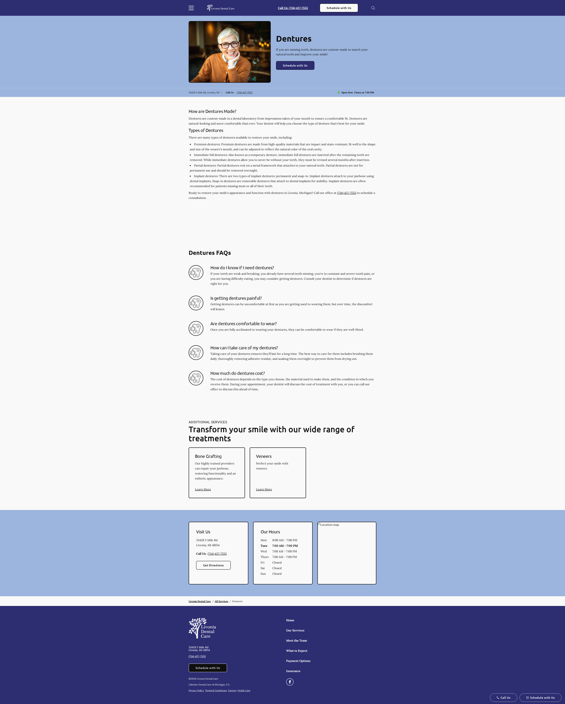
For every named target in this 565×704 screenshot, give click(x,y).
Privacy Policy (196, 690)
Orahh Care (244, 690)
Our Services (295, 630)
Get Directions (213, 565)
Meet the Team (296, 640)
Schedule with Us (339, 8)
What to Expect (296, 650)
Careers (232, 690)
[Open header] (192, 8)
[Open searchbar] (373, 8)
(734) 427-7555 (244, 92)
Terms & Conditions (216, 690)
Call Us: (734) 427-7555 (293, 8)
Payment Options (298, 661)
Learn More (203, 489)
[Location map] (347, 553)
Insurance (293, 671)
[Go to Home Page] (220, 8)
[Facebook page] (290, 682)
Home (290, 620)
